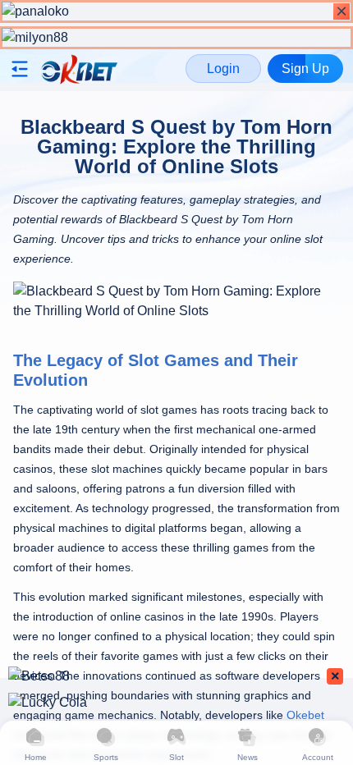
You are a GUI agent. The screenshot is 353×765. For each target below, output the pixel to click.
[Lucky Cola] (176, 702)
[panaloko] (176, 11)
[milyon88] (176, 37)
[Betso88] (176, 676)
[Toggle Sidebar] (22, 69)
